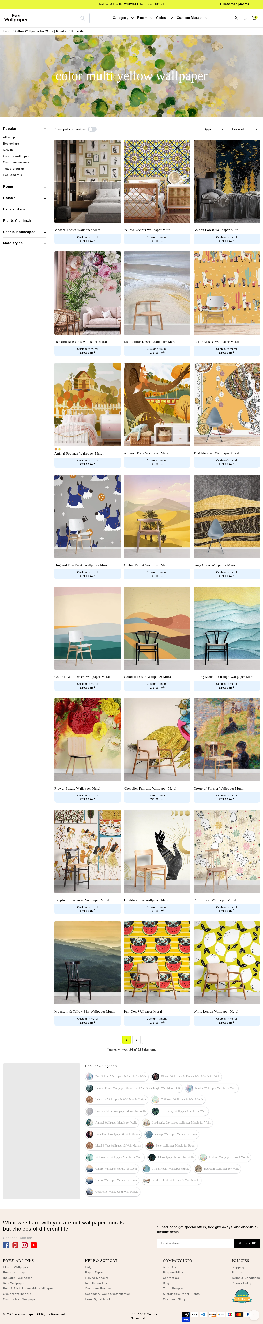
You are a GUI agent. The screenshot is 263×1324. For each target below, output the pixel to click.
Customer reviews (16, 162)
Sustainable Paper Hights (181, 1293)
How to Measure (97, 1277)
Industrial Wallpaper (17, 1277)
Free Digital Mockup (99, 1299)
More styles (13, 243)
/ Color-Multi (78, 31)
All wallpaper (12, 137)
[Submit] (82, 18)
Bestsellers (11, 143)
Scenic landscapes (19, 232)
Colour (9, 198)
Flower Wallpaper (15, 1267)
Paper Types (94, 1272)
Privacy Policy (242, 1283)
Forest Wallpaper (15, 1272)
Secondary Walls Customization (108, 1293)
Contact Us (171, 1277)
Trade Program (174, 1288)
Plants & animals (17, 220)
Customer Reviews (98, 1288)
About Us (169, 1267)
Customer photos (235, 4)
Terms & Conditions (246, 1277)
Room (8, 186)
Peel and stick (13, 174)
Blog (166, 1283)
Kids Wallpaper (14, 1283)
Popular (10, 128)
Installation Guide (98, 1283)
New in (8, 150)
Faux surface (14, 209)
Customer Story (174, 1299)
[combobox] (61, 18)
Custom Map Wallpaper (20, 1299)
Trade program (14, 168)
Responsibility (173, 1272)
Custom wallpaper (16, 156)
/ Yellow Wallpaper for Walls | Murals (39, 31)
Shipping (238, 1267)
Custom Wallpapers (17, 1293)
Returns (237, 1272)
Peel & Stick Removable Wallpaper (28, 1288)
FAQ (88, 1267)
